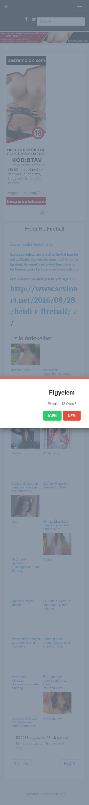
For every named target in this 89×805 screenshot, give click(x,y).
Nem (72, 415)
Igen (52, 415)
